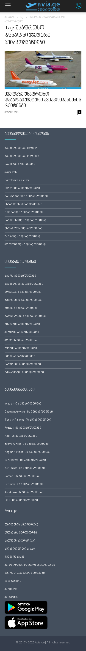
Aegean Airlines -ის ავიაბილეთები (27, 452)
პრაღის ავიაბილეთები (21, 340)
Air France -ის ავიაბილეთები (25, 468)
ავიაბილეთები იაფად (21, 148)
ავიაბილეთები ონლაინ (22, 156)
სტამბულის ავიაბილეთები (24, 284)
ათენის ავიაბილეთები (21, 308)
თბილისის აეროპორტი (22, 525)
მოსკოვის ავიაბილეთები (23, 292)
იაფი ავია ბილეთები (20, 164)
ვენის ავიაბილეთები (20, 356)
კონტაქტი (11, 597)
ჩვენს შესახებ (15, 557)
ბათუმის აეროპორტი (20, 541)
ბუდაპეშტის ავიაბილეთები (24, 372)
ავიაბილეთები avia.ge (20, 549)
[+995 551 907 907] (81, 7)
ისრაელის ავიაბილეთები (23, 228)
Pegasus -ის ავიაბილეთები (23, 428)
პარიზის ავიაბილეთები (22, 332)
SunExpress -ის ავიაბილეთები (25, 460)
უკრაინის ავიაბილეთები (23, 236)
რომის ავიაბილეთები (21, 348)
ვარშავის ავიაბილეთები (23, 364)
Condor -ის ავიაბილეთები (22, 476)
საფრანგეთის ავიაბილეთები (26, 196)
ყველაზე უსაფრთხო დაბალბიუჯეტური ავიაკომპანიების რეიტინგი (43, 100)
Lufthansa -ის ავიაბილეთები (24, 484)
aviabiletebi (11, 172)
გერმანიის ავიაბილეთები (24, 212)
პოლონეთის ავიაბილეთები (25, 245)
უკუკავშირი (13, 581)
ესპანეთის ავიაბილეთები (23, 204)
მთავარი (10, 17)
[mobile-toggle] (7, 6)
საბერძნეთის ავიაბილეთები (26, 220)
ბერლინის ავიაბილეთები (23, 300)
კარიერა (11, 589)
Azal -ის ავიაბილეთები (21, 436)
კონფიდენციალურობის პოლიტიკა (30, 565)
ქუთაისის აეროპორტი (21, 533)
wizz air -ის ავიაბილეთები (23, 404)
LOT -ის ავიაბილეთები (21, 500)
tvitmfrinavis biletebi (17, 180)
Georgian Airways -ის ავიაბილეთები (29, 412)
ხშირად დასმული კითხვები (25, 573)
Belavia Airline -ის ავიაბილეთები (27, 444)
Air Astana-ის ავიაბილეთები (24, 492)
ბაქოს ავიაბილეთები (20, 276)
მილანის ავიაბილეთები (22, 324)
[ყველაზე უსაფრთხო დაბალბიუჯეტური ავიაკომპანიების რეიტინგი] (43, 70)
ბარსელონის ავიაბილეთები (26, 316)
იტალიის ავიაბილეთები (22, 188)
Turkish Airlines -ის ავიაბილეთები (28, 420)
